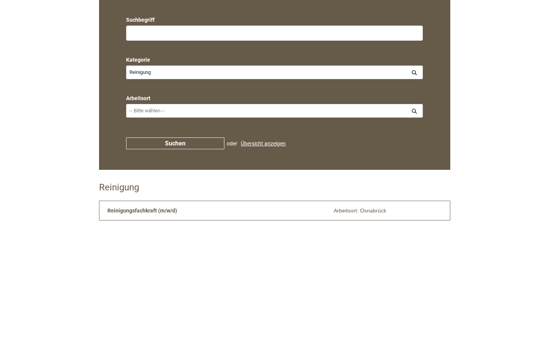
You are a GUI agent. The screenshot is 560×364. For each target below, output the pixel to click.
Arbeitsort (138, 98)
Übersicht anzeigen (263, 143)
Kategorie (138, 60)
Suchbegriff (140, 20)
